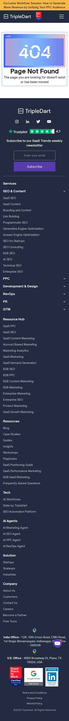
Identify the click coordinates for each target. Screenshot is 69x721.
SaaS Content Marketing (18, 338)
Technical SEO (12, 265)
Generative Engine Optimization (23, 228)
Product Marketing (15, 405)
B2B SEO (9, 253)
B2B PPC (9, 375)
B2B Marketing (12, 387)
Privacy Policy (34, 698)
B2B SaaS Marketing (16, 477)
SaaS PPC (9, 326)
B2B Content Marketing (18, 381)
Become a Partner (15, 615)
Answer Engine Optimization (21, 234)
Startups (8, 562)
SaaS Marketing (13, 356)
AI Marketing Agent (15, 527)
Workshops (10, 452)
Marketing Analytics (16, 350)
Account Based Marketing (20, 344)
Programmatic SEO (15, 222)
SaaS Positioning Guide (18, 464)
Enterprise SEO (13, 271)
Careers (8, 609)
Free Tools (10, 621)
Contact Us (10, 602)
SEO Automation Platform (19, 511)
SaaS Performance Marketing (22, 471)
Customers (10, 596)
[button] (61, 16)
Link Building (11, 216)
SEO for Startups (14, 241)
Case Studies (11, 434)
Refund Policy (34, 703)
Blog (6, 428)
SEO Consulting (13, 247)
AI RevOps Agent (14, 546)
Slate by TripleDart (15, 505)
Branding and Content (17, 210)
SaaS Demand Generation (19, 362)
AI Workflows (12, 499)
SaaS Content (12, 204)
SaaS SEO (9, 198)
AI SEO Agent (11, 533)
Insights (8, 446)
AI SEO (7, 259)
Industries (9, 574)
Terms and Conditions (34, 692)
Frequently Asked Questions (21, 483)
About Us (9, 590)
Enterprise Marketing (16, 393)
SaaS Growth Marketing (18, 412)
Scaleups (9, 568)
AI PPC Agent (12, 540)
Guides (7, 440)
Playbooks (10, 458)
